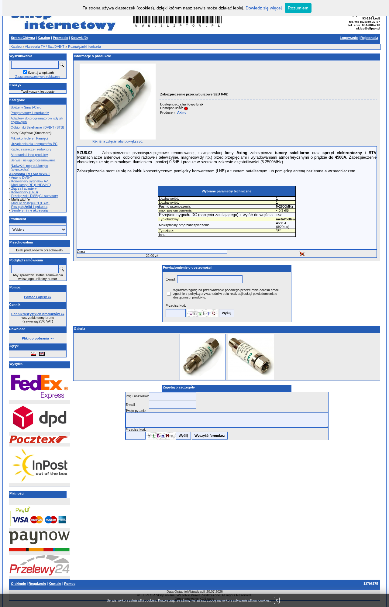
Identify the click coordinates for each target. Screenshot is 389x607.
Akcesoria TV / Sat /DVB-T (44, 46)
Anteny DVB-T (21, 177)
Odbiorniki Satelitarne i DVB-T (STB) (37, 127)
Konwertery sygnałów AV (29, 181)
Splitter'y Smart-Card (26, 107)
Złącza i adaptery (24, 188)
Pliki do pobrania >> (37, 338)
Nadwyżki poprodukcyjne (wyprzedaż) (29, 167)
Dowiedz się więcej (264, 7)
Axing (182, 112)
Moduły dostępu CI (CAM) (30, 203)
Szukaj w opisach (41, 72)
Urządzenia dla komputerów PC (34, 144)
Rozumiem (298, 7)
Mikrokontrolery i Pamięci (29, 138)
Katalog (16, 46)
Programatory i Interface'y (30, 113)
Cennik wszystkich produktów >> (37, 314)
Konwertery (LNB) (24, 192)
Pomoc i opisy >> (37, 297)
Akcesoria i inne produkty (29, 155)
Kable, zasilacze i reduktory (31, 149)
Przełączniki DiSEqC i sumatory (34, 196)
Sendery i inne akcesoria (29, 210)
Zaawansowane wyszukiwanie (37, 76)
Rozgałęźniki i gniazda (84, 46)
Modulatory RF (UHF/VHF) (31, 185)
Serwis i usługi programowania (33, 160)
